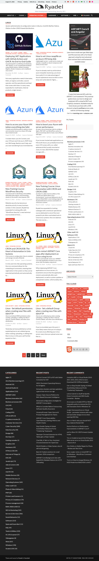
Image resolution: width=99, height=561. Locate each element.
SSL (77, 317)
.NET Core (75, 288)
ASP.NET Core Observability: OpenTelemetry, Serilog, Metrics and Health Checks (48, 420)
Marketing (77, 308)
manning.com (77, 113)
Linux (24, 52)
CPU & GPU (72, 202)
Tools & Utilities (41, 53)
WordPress (82, 322)
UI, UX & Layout (73, 196)
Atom (69, 337)
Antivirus (76, 291)
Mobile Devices (73, 207)
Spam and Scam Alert (74, 265)
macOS (70, 227)
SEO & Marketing (73, 257)
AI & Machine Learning (75, 166)
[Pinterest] (89, 1)
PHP (31, 183)
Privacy (20, 2)
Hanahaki (27, 558)
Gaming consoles (73, 204)
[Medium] (81, 1)
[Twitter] (65, 1)
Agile (69, 144)
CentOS (73, 297)
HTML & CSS (72, 176)
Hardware (52, 15)
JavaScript (71, 179)
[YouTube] (68, 1)
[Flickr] (92, 1)
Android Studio (73, 169)
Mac (81, 305)
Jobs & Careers (72, 159)
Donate (48, 2)
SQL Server (70, 317)
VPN (68, 319)
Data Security (16, 183)
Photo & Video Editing (75, 194)
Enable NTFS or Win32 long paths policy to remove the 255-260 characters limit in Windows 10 (79, 404)
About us (10, 15)
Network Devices (73, 209)
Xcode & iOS (72, 186)
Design (69, 189)
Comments (72, 341)
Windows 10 (83, 319)
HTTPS (81, 302)
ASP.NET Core (71, 294)
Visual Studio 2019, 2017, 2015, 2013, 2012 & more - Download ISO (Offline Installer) (79, 379)
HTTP (75, 302)
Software (64, 15)
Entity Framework (72, 300)
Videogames (72, 242)
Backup (89, 294)
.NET (68, 288)
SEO (91, 314)
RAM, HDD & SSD (73, 214)
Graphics (71, 192)
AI (80, 288)
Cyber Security (72, 250)
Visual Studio (87, 317)
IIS (85, 302)
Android (70, 219)
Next (43, 355)
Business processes (11, 182)
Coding (21, 15)
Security (85, 314)
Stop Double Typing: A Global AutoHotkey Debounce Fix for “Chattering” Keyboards (46, 428)
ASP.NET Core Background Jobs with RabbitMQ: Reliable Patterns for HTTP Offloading (49, 460)
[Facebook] (76, 1)
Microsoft (85, 308)
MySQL (69, 311)
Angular (69, 291)
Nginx (75, 311)
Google (69, 302)
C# (11, 52)
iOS (69, 222)
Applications (72, 237)
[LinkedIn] (79, 1)
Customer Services (74, 151)
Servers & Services (23, 53)
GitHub (87, 300)
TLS (81, 317)
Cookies (26, 2)
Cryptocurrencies (73, 149)
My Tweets (70, 119)
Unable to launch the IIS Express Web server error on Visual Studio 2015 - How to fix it (80, 440)
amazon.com (88, 113)
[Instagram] (87, 1)
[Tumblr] (84, 1)
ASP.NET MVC (81, 294)
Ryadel (20, 558)
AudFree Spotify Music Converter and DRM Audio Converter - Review (78, 396)
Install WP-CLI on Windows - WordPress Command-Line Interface (79, 454)
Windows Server (72, 322)
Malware (69, 308)
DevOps (23, 183)
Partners (54, 2)
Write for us (33, 2)
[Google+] (71, 1)
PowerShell (87, 311)
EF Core (79, 297)
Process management (74, 161)
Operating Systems (36, 15)
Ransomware (77, 314)
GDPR (81, 300)
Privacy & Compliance (12, 185)
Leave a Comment (58, 67)
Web (74, 15)
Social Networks (73, 262)
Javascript (70, 305)
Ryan (21, 73)
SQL (69, 184)
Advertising (41, 2)
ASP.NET (8, 52)
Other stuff (71, 232)
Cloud (15, 52)
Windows (22, 186)
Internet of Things (73, 156)
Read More (9, 94)
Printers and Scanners (75, 212)
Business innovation (74, 146)
